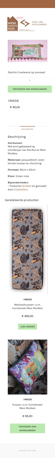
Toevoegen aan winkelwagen (30, 89)
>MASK (27, 299)
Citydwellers (21, 189)
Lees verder (27, 326)
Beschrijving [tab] (27, 129)
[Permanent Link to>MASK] (27, 292)
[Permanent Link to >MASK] (27, 392)
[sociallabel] (27, 32)
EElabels (27, 186)
